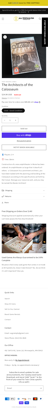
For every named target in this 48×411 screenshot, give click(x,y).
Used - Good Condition (13, 111)
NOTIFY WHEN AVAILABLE (24, 147)
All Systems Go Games (21, 407)
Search (7, 299)
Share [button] (6, 202)
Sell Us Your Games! (12, 309)
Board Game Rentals (12, 314)
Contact (8, 319)
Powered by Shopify (31, 407)
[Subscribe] (40, 388)
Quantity (5, 116)
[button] (2, 18)
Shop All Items (10, 304)
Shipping (4, 98)
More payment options (24, 141)
